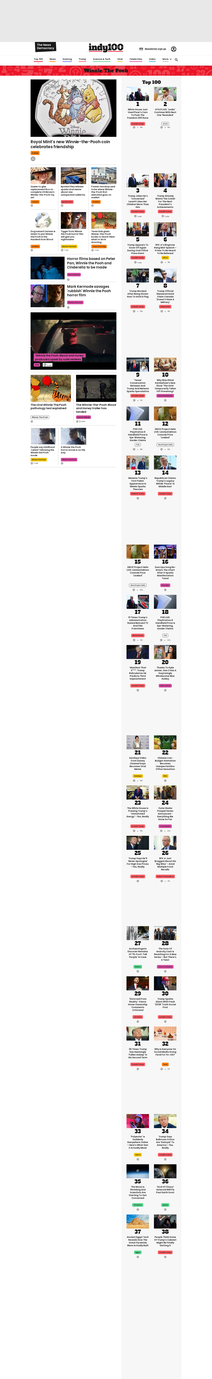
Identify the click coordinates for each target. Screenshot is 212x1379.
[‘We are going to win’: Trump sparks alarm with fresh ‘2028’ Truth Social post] (165, 983)
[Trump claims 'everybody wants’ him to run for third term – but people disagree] (165, 1309)
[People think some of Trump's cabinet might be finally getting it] (165, 1221)
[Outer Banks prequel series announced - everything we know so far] (165, 792)
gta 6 (165, 124)
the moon (138, 1205)
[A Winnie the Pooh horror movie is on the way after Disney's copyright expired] (73, 436)
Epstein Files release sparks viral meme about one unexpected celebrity (73, 190)
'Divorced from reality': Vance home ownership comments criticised (137, 1004)
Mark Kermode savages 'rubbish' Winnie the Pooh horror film (89, 291)
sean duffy (165, 306)
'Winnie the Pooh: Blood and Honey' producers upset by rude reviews (59, 357)
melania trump (137, 494)
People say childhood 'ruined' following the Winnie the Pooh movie (43, 451)
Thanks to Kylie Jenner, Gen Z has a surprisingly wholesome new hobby (165, 673)
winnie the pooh (69, 246)
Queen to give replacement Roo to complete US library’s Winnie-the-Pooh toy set (42, 192)
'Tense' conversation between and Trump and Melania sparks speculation (138, 386)
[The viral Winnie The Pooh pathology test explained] (51, 388)
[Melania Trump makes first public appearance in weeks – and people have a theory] (137, 462)
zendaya (138, 776)
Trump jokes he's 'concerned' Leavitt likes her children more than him (138, 201)
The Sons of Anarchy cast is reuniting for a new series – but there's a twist (165, 954)
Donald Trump (138, 124)
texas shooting (99, 246)
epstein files (67, 202)
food (165, 1064)
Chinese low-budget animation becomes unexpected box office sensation (165, 763)
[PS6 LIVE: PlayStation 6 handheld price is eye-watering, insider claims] (137, 413)
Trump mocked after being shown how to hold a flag (138, 294)
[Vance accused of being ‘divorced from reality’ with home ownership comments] (137, 983)
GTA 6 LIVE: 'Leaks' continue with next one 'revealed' (165, 112)
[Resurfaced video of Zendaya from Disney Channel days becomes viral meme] (137, 742)
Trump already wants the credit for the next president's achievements (165, 201)
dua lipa (165, 585)
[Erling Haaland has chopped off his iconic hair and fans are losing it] (165, 1359)
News (53, 59)
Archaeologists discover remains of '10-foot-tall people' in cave (138, 952)
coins (35, 153)
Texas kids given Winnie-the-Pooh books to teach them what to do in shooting (103, 237)
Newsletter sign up (155, 48)
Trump (82, 59)
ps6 (137, 445)
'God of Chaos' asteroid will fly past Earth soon (165, 1189)
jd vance (138, 1017)
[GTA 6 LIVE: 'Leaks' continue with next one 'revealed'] (165, 93)
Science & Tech (101, 59)
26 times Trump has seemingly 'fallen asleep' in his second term (137, 1053)
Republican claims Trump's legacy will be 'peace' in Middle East (165, 482)
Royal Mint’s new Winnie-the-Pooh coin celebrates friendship (70, 144)
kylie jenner (165, 686)
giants (138, 967)
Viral (120, 59)
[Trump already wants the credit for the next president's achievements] (165, 180)
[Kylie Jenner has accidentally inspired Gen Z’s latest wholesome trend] (165, 652)
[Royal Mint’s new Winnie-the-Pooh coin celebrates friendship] (73, 108)
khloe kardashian (165, 396)
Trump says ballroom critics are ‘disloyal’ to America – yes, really (165, 1142)
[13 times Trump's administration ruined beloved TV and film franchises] (137, 601)
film (37, 364)
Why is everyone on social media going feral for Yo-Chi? (165, 1052)
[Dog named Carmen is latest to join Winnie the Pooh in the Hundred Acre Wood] (43, 220)
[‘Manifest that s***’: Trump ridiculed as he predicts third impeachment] (137, 652)
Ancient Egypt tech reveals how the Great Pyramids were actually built (138, 1241)
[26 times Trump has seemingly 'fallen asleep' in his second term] (137, 1033)
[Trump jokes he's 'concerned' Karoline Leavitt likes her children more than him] (137, 180)
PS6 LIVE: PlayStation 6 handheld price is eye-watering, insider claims (138, 435)
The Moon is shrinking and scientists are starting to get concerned (138, 1192)
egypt (137, 1252)
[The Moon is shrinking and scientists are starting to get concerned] (137, 1171)
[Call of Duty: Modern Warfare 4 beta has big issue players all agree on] (137, 1359)
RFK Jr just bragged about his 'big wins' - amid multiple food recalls (165, 864)
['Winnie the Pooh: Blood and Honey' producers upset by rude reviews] (73, 341)
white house (138, 635)
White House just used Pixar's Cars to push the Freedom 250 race (137, 113)
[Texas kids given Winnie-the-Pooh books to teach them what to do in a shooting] (103, 220)
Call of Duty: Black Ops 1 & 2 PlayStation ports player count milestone (137, 1330)
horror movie (83, 417)
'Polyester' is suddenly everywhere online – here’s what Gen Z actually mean (137, 1142)
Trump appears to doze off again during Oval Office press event (137, 249)
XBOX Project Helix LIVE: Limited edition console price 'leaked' (165, 433)
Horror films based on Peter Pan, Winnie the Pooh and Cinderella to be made (91, 263)
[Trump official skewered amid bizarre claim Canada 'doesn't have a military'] (165, 275)
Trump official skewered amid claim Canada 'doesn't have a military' (165, 297)
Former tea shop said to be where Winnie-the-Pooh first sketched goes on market (103, 192)
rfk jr (165, 258)
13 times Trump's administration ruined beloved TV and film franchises (137, 623)
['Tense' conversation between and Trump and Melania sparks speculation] (137, 364)
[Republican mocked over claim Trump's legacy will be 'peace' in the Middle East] (165, 462)
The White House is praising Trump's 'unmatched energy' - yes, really (138, 812)
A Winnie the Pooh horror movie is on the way (73, 450)
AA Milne (95, 202)
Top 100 (38, 59)
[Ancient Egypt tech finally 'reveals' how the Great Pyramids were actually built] (137, 1221)
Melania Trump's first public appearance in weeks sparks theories (137, 484)
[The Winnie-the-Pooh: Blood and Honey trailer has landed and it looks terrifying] (96, 388)
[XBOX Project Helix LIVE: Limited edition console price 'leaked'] (165, 413)
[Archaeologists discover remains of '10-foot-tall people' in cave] (137, 933)
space (165, 1205)
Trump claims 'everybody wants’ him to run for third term (165, 1328)
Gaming (67, 59)
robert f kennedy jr (165, 876)
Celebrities (135, 59)
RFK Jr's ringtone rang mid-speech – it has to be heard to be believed (165, 249)
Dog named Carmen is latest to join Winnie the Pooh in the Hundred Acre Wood (43, 235)
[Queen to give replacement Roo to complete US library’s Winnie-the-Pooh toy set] (43, 175)
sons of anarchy (165, 967)
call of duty (138, 1343)
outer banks (165, 826)
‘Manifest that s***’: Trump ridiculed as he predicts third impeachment (137, 673)
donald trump (138, 211)
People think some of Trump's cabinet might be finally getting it (165, 1241)
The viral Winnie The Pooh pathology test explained (48, 406)
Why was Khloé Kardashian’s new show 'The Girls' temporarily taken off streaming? (165, 386)
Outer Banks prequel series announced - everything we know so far (165, 814)
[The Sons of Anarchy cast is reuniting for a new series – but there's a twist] (165, 933)
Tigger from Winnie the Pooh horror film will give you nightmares (72, 235)
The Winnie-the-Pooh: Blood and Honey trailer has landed (96, 408)
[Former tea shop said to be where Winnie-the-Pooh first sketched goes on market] (103, 175)
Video (152, 59)
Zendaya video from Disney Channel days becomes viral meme (137, 763)
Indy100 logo (106, 47)
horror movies (74, 274)
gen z (137, 1155)
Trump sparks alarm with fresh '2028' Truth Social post (165, 1003)
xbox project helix (165, 445)
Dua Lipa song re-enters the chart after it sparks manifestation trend (165, 573)
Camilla (35, 202)
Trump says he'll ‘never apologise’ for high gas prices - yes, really (138, 862)
